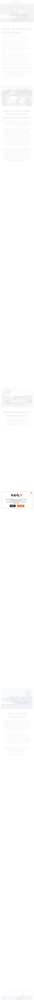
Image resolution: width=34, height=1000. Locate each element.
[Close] (31, 493)
